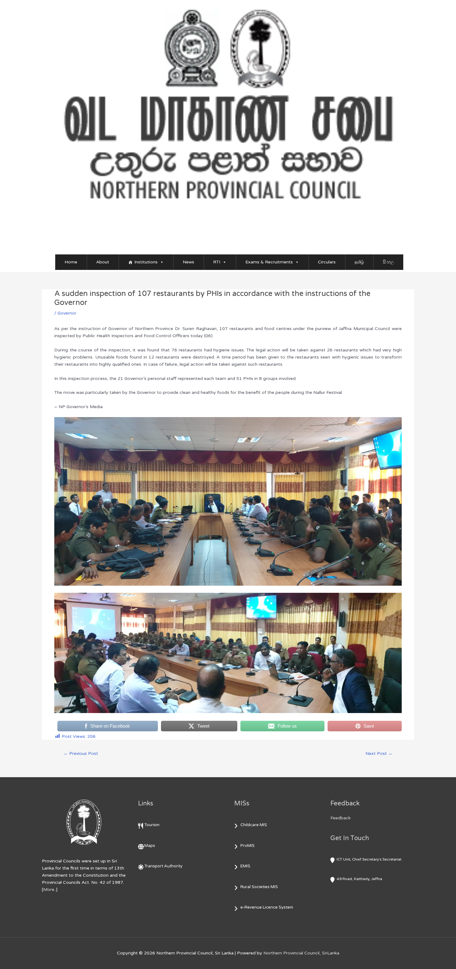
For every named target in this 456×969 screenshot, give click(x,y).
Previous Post (81, 753)
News (188, 262)
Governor (66, 313)
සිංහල (388, 262)
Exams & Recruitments (269, 262)
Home (71, 262)
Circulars (327, 262)
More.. (49, 889)
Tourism (151, 824)
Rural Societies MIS (259, 886)
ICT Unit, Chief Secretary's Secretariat (369, 859)
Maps (149, 845)
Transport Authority (163, 866)
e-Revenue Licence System (266, 907)
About (102, 262)
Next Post (378, 753)
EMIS (245, 866)
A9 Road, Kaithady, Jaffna (359, 879)
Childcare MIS (253, 824)
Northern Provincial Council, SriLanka (301, 953)
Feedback (340, 818)
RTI (216, 262)
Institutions (146, 262)
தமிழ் (359, 262)
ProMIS (247, 845)
